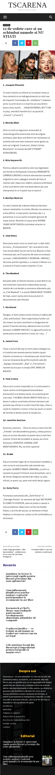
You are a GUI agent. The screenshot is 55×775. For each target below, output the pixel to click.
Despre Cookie (9, 724)
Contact (7, 727)
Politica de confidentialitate (16, 720)
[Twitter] (22, 43)
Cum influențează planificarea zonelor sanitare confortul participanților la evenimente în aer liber (19, 595)
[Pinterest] (29, 43)
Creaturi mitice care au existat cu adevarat (41, 550)
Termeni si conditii (11, 713)
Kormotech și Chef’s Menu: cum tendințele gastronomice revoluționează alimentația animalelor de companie (21, 614)
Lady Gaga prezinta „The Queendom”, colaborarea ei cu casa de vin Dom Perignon (14, 553)
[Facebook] (15, 43)
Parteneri (7, 710)
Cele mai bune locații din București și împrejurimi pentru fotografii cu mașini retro (20, 649)
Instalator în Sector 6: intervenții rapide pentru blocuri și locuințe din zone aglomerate (20, 578)
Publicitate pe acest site (14, 717)
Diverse (7, 25)
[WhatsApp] (35, 43)
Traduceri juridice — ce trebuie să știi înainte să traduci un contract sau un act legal (21, 632)
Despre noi (8, 706)
